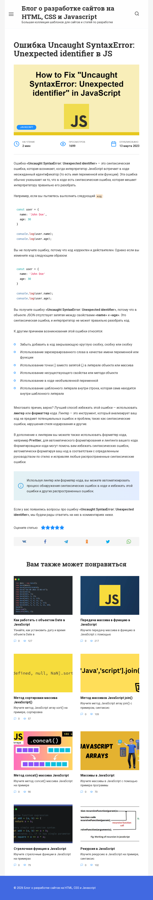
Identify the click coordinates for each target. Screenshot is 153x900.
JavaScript (26, 127)
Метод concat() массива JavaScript (41, 775)
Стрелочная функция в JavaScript (40, 848)
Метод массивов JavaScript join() (106, 698)
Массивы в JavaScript (97, 775)
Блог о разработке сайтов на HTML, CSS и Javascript (68, 12)
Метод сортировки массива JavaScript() (35, 700)
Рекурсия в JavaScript (97, 848)
